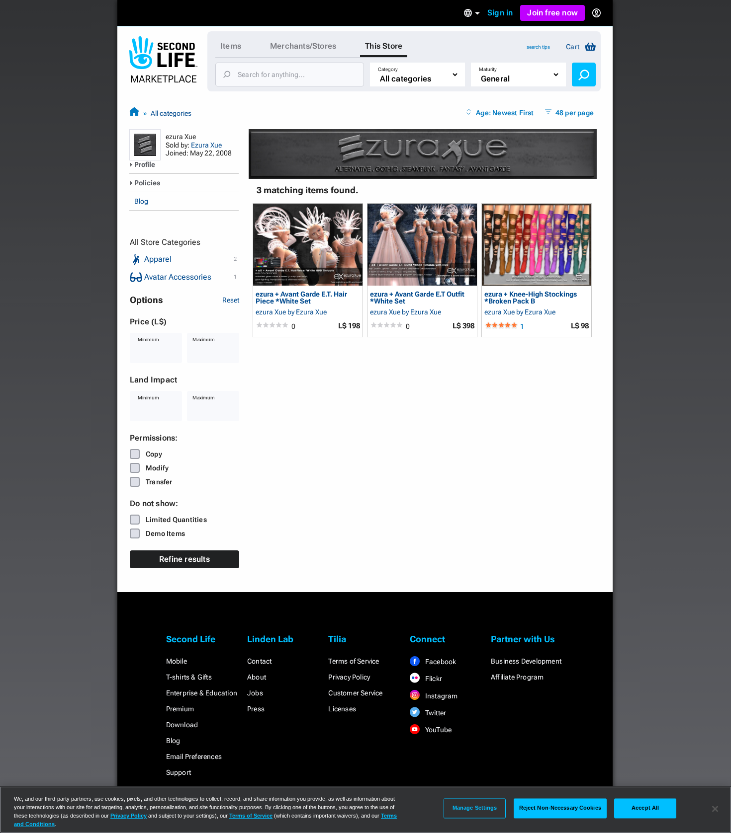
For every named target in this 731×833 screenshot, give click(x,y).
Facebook (440, 662)
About (256, 677)
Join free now (552, 12)
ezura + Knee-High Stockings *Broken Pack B (530, 297)
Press (256, 709)
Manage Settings (475, 808)
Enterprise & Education (201, 693)
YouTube (438, 730)
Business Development (526, 661)
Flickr (433, 678)
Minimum (148, 339)
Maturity (488, 69)
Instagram (441, 696)
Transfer (159, 482)
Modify (157, 468)
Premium (180, 709)
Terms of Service (353, 661)
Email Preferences (194, 756)
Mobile (176, 661)
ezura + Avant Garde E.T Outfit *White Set (417, 297)
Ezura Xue (206, 145)
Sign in (500, 12)
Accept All (645, 808)
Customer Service (355, 693)
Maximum (203, 339)
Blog (141, 201)
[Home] (134, 113)
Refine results (184, 559)
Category (388, 69)
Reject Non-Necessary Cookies (560, 808)
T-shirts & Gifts (189, 677)
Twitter (435, 713)
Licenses (342, 709)
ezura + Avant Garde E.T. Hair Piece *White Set (301, 297)
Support (178, 772)
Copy (154, 454)
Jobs (255, 693)
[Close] (715, 809)
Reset (230, 300)
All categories (171, 113)
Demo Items (165, 533)
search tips (538, 47)
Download (182, 725)
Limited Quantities (176, 520)
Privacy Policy (349, 677)
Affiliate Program (517, 677)
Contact (259, 661)
